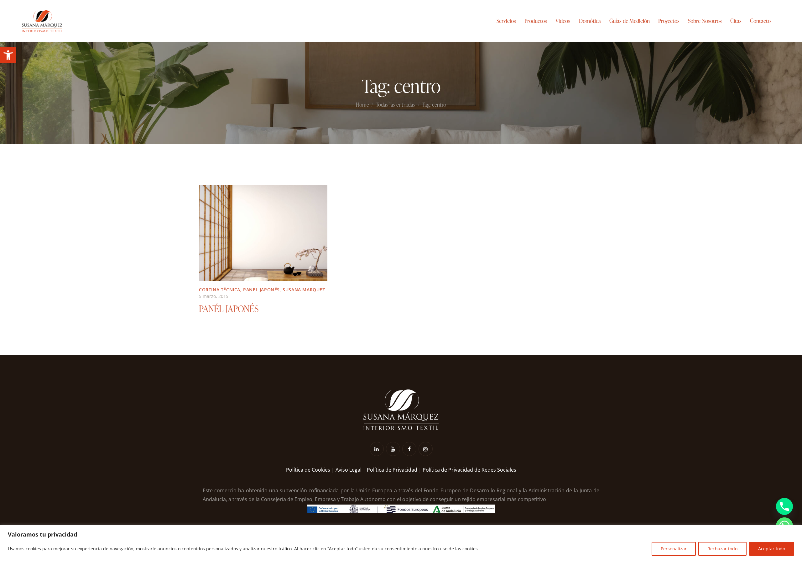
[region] (401, 543)
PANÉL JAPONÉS (228, 308)
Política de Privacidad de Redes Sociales (469, 469)
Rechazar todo (722, 549)
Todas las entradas (395, 105)
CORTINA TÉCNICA (219, 290)
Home (362, 105)
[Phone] (784, 506)
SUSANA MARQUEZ (304, 290)
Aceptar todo (771, 549)
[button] (8, 55)
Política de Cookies (308, 469)
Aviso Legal (349, 469)
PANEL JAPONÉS (261, 290)
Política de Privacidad (392, 469)
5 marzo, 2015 (213, 296)
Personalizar (674, 549)
